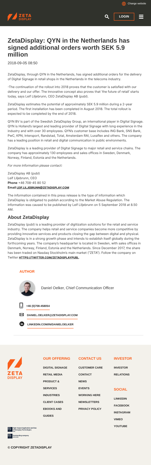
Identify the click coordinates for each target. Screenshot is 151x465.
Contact (85, 374)
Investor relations (122, 371)
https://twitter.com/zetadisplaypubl (49, 257)
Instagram (122, 412)
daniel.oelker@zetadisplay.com (52, 315)
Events (83, 388)
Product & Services (51, 385)
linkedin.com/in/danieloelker (50, 324)
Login (124, 16)
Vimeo (118, 419)
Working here (89, 395)
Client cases (53, 402)
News (82, 381)
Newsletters (88, 402)
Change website (137, 3)
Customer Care (90, 367)
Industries (51, 395)
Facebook (121, 405)
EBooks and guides (52, 412)
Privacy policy (89, 408)
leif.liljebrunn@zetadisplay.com (43, 187)
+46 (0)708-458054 (38, 305)
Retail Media (52, 374)
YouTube (120, 426)
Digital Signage (55, 367)
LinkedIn (120, 398)
